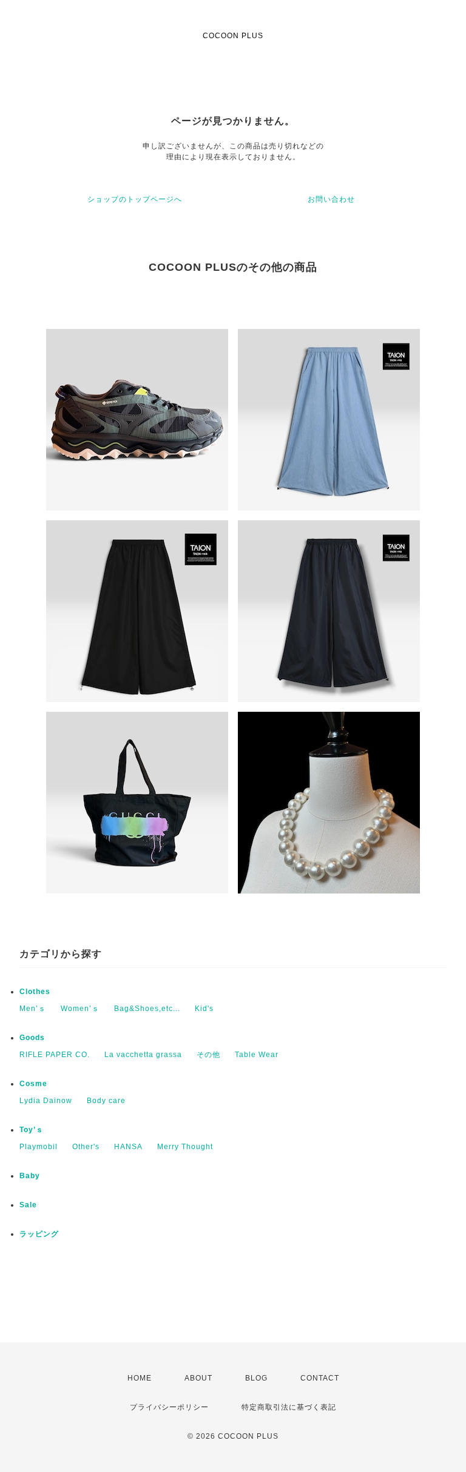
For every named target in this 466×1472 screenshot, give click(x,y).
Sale (28, 1205)
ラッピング (39, 1234)
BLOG (256, 1378)
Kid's (204, 1008)
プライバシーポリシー (169, 1407)
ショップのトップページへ (134, 199)
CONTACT (319, 1378)
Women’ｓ (80, 1008)
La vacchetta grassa (143, 1054)
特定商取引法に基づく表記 (288, 1407)
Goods (32, 1037)
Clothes (34, 991)
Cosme (33, 1083)
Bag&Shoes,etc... (147, 1008)
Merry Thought (185, 1146)
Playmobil (38, 1146)
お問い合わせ (331, 199)
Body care (106, 1100)
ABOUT (198, 1378)
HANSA (128, 1146)
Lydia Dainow (45, 1100)
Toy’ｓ (31, 1130)
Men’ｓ (32, 1008)
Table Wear (257, 1054)
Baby (29, 1176)
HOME (139, 1378)
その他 (208, 1054)
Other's (86, 1146)
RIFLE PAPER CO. (54, 1054)
